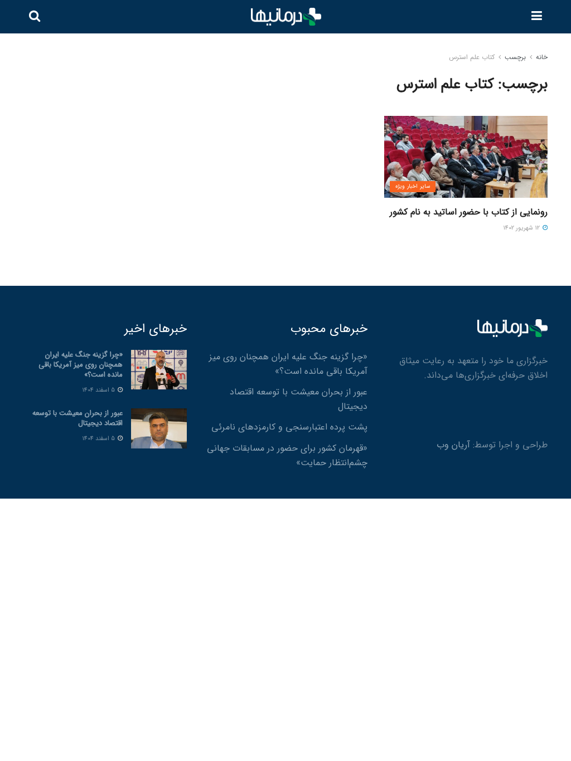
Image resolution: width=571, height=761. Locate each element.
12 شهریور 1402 (522, 228)
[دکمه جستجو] (34, 16)
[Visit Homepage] (286, 17)
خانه (542, 57)
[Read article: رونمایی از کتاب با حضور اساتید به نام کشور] (466, 157)
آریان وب (453, 445)
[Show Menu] (536, 16)
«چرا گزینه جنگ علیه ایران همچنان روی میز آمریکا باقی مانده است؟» (288, 364)
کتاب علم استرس (472, 57)
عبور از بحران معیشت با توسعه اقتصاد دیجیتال (77, 418)
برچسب (515, 57)
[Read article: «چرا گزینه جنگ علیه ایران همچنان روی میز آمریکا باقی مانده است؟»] (159, 370)
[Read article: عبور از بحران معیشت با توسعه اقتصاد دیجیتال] (159, 428)
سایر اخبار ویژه (412, 186)
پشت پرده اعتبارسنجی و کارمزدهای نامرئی (289, 427)
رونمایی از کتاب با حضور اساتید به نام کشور (469, 212)
